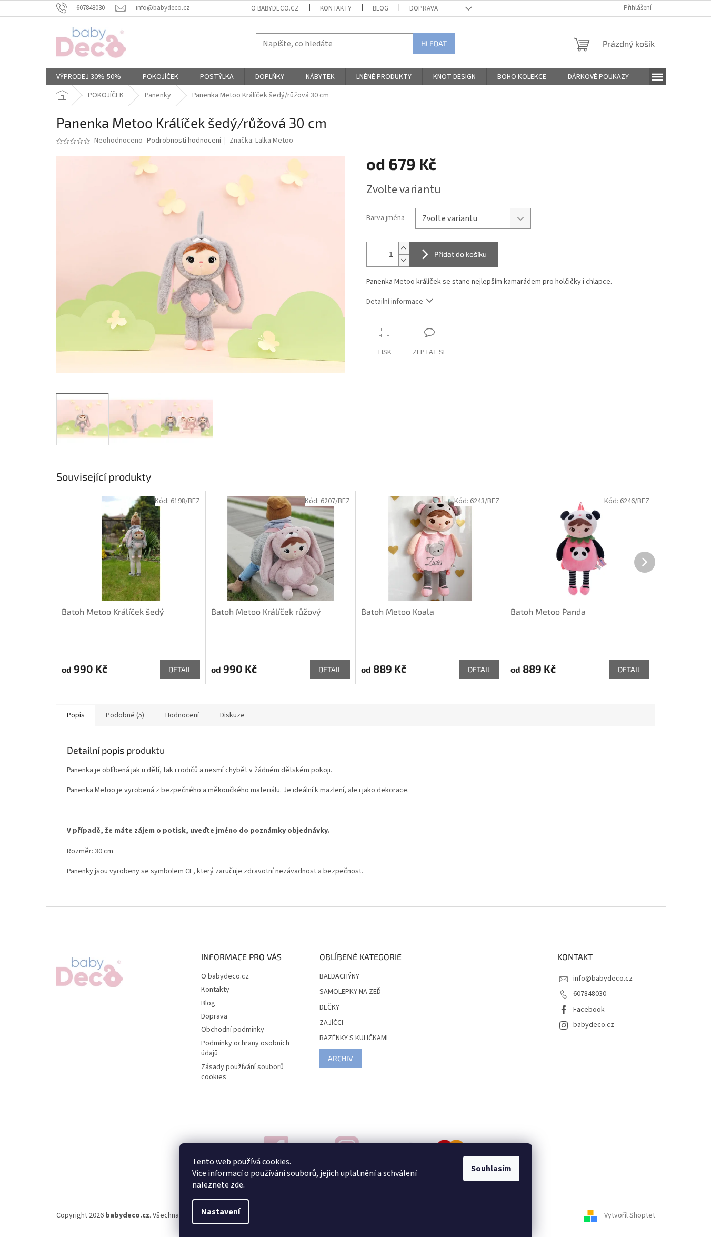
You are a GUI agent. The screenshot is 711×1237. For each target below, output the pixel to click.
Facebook (589, 1009)
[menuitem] (89, 76)
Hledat (434, 43)
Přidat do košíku (460, 254)
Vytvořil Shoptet (629, 1215)
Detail (180, 669)
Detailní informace (394, 301)
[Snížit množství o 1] (403, 260)
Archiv (340, 1058)
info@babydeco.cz (603, 978)
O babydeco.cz (275, 8)
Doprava (423, 8)
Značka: (261, 140)
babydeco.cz (593, 1025)
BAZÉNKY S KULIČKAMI (353, 1038)
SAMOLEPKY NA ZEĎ (350, 992)
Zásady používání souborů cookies (242, 1072)
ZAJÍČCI (331, 1023)
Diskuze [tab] (232, 715)
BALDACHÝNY (339, 977)
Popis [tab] (76, 715)
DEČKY (329, 1008)
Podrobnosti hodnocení (184, 141)
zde (237, 1185)
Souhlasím (491, 1168)
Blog (380, 8)
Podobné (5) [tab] (125, 715)
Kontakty (336, 8)
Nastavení (220, 1212)
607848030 (589, 994)
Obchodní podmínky (232, 1029)
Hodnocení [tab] (182, 715)
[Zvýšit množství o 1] (403, 248)
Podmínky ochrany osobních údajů (245, 1048)
